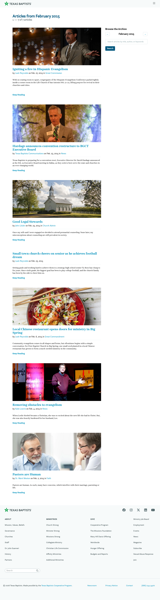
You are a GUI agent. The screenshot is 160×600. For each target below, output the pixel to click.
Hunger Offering (97, 548)
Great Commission (53, 73)
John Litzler (20, 225)
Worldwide (94, 542)
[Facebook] (125, 510)
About (8, 519)
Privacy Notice (111, 585)
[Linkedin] (145, 510)
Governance (10, 531)
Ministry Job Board (141, 519)
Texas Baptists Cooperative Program (56, 585)
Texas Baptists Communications (29, 153)
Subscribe (137, 548)
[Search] (38, 571)
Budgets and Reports (99, 554)
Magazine (137, 542)
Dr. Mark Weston (22, 478)
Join (135, 560)
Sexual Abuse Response (143, 554)
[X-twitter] (138, 510)
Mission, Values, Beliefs (14, 525)
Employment (138, 525)
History (8, 554)
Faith (49, 478)
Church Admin (49, 225)
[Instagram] (131, 510)
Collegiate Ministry (54, 542)
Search (110, 48)
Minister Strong (53, 531)
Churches (9, 536)
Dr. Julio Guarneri (12, 548)
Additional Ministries (55, 560)
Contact (129, 585)
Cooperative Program (99, 525)
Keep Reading (19, 94)
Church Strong (52, 525)
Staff (7, 542)
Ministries (51, 519)
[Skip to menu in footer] (154, 3)
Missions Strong (53, 536)
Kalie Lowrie (20, 408)
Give (92, 519)
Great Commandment (54, 336)
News (63, 153)
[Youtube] (153, 510)
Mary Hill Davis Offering (100, 536)
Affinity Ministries (53, 554)
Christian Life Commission (57, 548)
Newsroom (92, 585)
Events (136, 531)
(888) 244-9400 (148, 585)
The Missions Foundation (101, 531)
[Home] (18, 3)
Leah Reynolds (21, 73)
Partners (8, 560)
